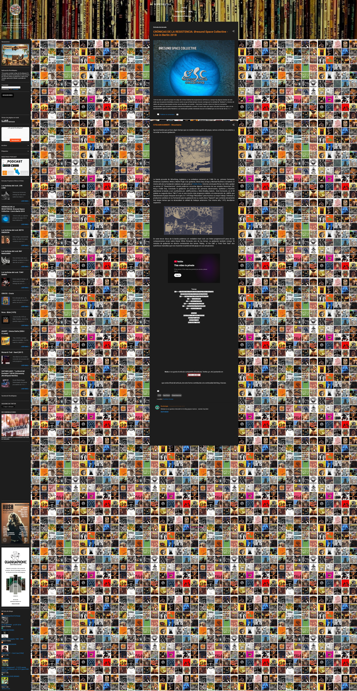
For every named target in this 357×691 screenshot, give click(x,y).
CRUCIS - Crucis (7, 293)
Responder (164, 412)
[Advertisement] (194, 460)
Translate (15, 89)
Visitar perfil (15, 31)
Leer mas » (25, 201)
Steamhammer (176, 395)
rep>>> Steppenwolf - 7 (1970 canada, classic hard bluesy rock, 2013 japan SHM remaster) (15, 669)
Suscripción (15, 140)
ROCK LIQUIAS (162, 4)
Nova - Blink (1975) (8, 312)
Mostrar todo (6, 689)
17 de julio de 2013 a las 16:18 (176, 406)
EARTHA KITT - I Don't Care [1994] (12, 653)
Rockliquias (15, 19)
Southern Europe (168, 399)
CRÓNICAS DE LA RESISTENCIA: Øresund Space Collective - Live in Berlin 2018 (13, 209)
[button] (233, 31)
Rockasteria (5, 658)
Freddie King (196, 184)
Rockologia (164, 406)
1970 (159, 395)
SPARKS (4, 685)
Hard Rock (180, 12)
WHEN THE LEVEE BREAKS (10, 676)
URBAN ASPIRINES (7, 630)
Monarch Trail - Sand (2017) (12, 352)
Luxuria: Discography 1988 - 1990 (12, 639)
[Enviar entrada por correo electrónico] (177, 115)
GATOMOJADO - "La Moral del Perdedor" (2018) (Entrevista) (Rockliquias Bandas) (13, 373)
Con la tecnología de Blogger (195, 527)
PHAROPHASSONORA (8, 644)
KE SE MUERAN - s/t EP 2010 (11, 625)
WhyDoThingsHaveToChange (10, 616)
